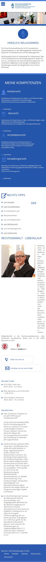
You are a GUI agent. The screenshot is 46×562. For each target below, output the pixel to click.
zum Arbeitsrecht (10, 233)
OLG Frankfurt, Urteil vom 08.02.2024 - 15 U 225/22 (14, 398)
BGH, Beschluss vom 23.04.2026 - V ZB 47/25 (16, 392)
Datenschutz (36, 554)
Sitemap (24, 554)
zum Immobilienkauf (12, 207)
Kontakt (15, 554)
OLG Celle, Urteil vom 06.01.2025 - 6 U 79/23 (13, 385)
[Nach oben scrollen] (43, 554)
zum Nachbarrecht (11, 224)
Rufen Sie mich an (17, 359)
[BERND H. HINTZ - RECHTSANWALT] (23, 6)
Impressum (8, 557)
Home (6, 554)
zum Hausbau (9, 202)
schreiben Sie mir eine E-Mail (21, 368)
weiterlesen (7, 109)
